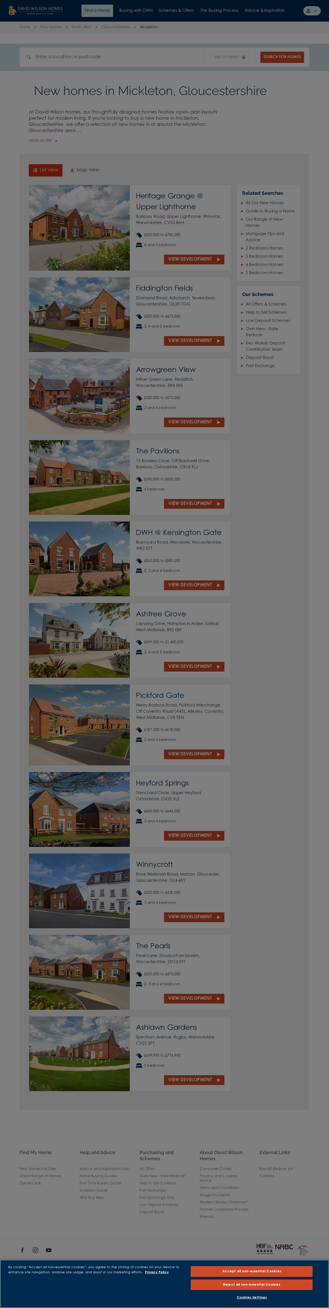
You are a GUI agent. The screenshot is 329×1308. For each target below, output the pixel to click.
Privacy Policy (157, 1272)
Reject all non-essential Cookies (251, 1284)
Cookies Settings (252, 1297)
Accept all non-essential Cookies (251, 1271)
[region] (164, 1284)
